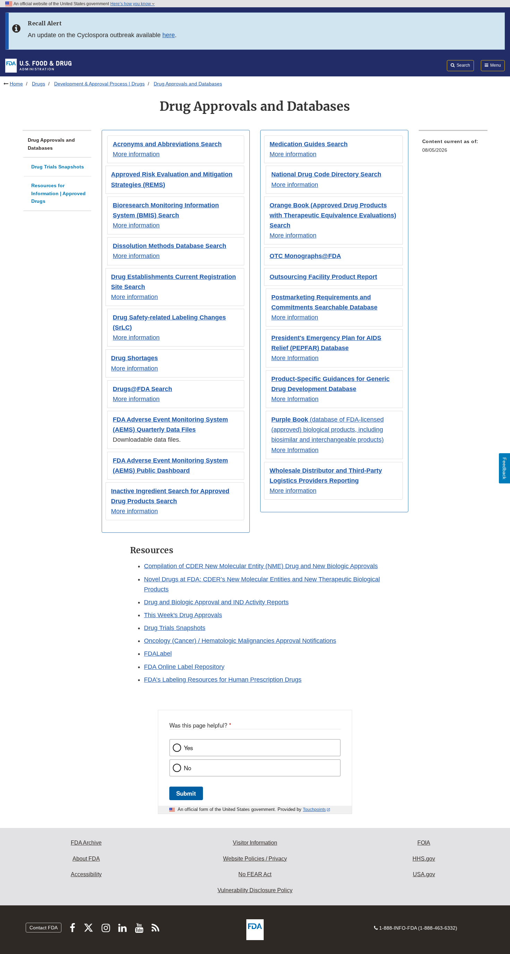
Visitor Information (255, 843)
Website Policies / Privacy (255, 859)
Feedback (504, 468)
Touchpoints (314, 809)
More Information (294, 358)
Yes (188, 748)
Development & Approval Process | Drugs (99, 83)
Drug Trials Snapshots (57, 166)
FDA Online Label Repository (184, 666)
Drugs (38, 83)
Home (16, 83)
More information (136, 154)
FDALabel (158, 653)
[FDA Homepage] (38, 65)
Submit (186, 793)
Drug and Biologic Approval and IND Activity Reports (216, 602)
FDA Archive (86, 843)
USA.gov (424, 874)
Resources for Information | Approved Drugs (58, 193)
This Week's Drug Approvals (183, 615)
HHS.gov (424, 859)
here (168, 35)
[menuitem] (453, 147)
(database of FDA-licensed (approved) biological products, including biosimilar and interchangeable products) (327, 429)
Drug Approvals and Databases (51, 144)
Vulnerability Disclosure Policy (255, 890)
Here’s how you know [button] (131, 3)
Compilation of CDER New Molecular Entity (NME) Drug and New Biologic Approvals (261, 566)
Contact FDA (43, 927)
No (187, 768)
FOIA (423, 843)
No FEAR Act (254, 874)
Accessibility (86, 874)
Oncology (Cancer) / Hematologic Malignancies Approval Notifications (240, 640)
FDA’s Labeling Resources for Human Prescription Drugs (222, 679)
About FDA (86, 859)
